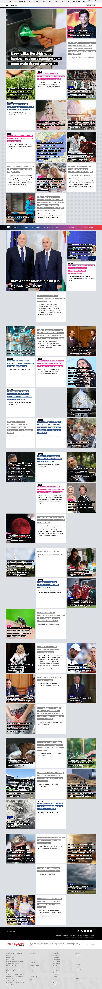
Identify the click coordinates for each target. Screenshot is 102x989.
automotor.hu (56, 957)
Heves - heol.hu (10, 972)
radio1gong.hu (79, 981)
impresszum (85, 935)
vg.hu (30, 979)
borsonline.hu (56, 984)
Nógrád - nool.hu (10, 978)
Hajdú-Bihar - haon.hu (12, 970)
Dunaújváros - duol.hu (12, 965)
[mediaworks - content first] (15, 945)
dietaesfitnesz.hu (57, 970)
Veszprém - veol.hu (34, 955)
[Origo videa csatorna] (88, 931)
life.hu (77, 957)
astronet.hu (55, 955)
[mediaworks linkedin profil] (93, 944)
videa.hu (78, 971)
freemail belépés (91, 5)
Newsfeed (36, 1)
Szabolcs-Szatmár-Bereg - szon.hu (15, 982)
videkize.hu (55, 974)
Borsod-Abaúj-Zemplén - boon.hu (14, 961)
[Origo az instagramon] (85, 931)
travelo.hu (55, 969)
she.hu (77, 958)
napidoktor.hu (56, 965)
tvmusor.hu (55, 976)
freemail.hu (78, 967)
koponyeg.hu (79, 969)
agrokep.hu (32, 981)
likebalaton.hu (56, 963)
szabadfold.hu (33, 967)
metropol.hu (79, 955)
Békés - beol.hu (10, 959)
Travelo (50, 1)
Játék (84, 1)
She (62, 1)
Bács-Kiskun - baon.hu (12, 955)
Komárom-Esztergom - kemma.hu (15, 976)
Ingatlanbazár (76, 1)
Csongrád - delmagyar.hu (12, 963)
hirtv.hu (31, 969)
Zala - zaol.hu (32, 957)
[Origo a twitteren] (82, 931)
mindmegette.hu (57, 967)
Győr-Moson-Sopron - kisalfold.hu (14, 969)
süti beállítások (79, 935)
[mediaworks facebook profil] (89, 944)
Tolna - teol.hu (10, 984)
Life (15, 1)
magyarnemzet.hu (34, 965)
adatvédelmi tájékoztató (59, 935)
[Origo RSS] (91, 931)
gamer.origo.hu (56, 961)
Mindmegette (22, 1)
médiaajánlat (92, 935)
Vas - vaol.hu (32, 953)
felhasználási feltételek (70, 935)
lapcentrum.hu (79, 972)
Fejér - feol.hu (9, 967)
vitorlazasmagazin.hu (58, 972)
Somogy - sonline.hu (11, 980)
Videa (29, 1)
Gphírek (56, 1)
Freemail (43, 1)
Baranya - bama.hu (11, 957)
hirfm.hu (78, 983)
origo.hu (31, 971)
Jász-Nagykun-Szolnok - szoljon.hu (15, 974)
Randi (68, 1)
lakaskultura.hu (56, 959)
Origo (10, 1)
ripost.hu (78, 953)
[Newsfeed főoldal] (11, 931)
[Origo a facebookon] (78, 931)
